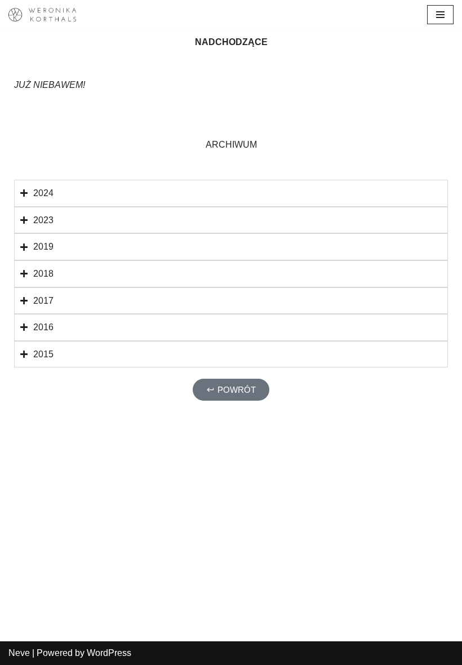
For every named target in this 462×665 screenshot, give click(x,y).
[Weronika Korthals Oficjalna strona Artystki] (42, 14)
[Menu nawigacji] (440, 14)
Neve (19, 653)
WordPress (109, 653)
